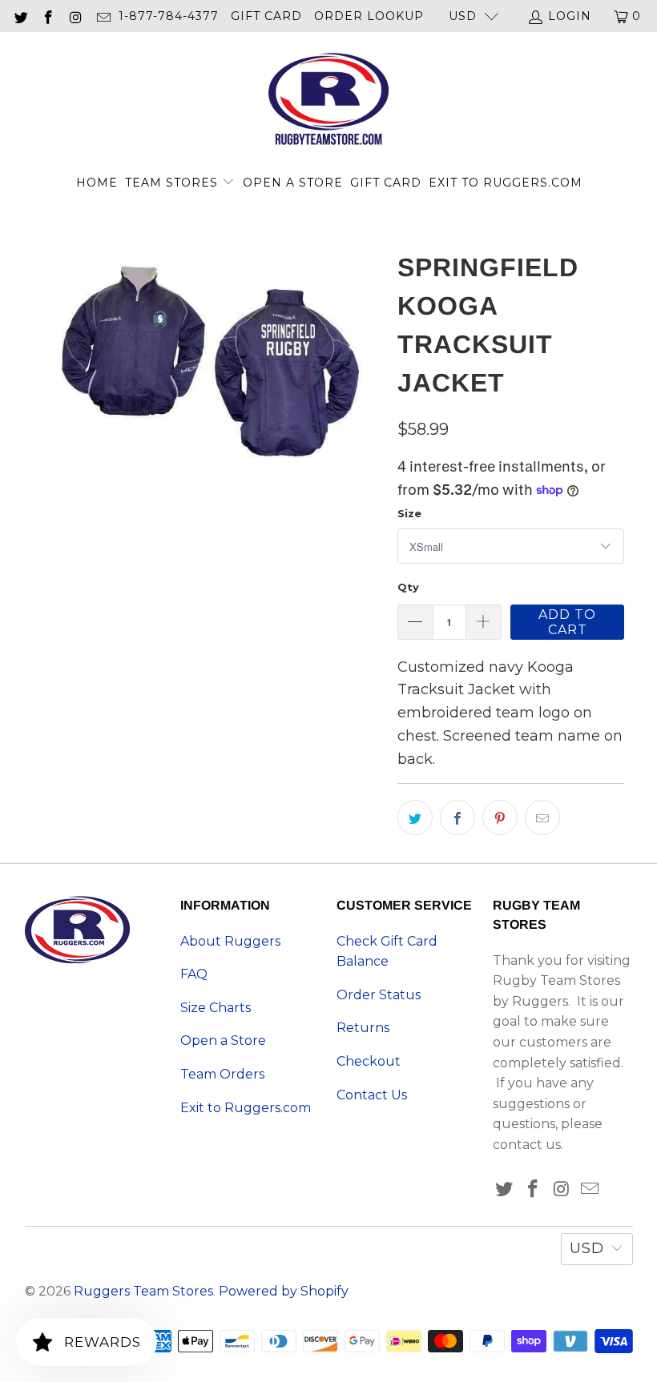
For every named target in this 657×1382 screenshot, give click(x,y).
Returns (363, 1027)
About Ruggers (230, 941)
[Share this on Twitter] (415, 817)
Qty (408, 587)
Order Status (379, 994)
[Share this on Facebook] (457, 817)
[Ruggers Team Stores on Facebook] (48, 16)
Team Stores (173, 182)
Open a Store (293, 182)
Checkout (369, 1061)
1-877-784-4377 (169, 16)
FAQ (194, 974)
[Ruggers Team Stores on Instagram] (75, 16)
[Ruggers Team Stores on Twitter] (20, 16)
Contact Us (372, 1095)
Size (409, 513)
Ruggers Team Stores (143, 1291)
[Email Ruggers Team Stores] (103, 16)
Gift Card (266, 16)
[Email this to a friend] (542, 817)
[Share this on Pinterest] (500, 817)
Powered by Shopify (284, 1291)
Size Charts (215, 1007)
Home (97, 182)
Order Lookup (369, 16)
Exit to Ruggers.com (505, 182)
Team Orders (222, 1074)
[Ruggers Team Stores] (328, 101)
